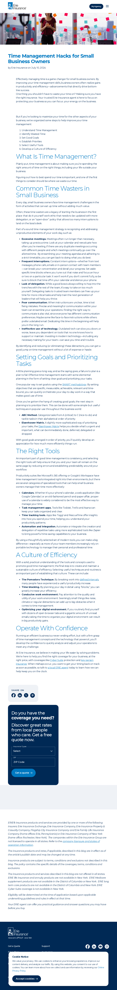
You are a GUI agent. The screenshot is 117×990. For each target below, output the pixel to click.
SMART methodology (74, 384)
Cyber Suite (56, 660)
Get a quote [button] (22, 772)
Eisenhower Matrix (49, 426)
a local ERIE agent (58, 667)
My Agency (96, 6)
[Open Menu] (107, 6)
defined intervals (89, 579)
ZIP (14, 757)
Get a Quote (14, 946)
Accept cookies (25, 978)
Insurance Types (19, 746)
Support (46, 946)
